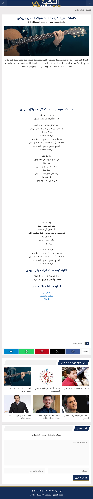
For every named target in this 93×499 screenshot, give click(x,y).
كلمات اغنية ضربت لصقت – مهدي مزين (20, 390)
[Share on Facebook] (73, 351)
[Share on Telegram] (11, 351)
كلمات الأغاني (79, 10)
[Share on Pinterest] (42, 351)
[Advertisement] (46, 88)
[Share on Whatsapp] (26, 351)
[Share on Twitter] (57, 351)
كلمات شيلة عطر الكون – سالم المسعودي (47, 390)
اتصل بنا (34, 490)
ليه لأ (46, 299)
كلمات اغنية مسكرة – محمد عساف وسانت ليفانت (49, 417)
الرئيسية (88, 10)
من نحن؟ (58, 490)
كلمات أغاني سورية (78, 343)
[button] (3, 3)
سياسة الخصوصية (46, 490)
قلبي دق (46, 292)
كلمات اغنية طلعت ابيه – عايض (76, 388)
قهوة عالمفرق (46, 296)
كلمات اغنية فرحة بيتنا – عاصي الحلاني (76, 417)
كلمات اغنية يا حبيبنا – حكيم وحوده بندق (19, 417)
